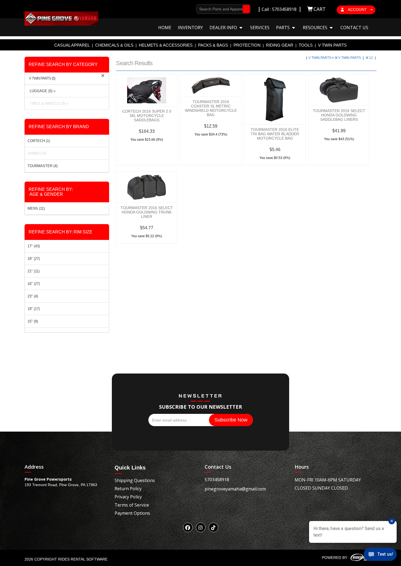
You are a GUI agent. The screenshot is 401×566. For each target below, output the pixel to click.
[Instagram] (200, 527)
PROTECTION (247, 45)
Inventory (190, 28)
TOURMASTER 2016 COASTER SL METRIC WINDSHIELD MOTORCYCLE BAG (211, 108)
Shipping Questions (135, 480)
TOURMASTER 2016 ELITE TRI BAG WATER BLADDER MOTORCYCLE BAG (275, 133)
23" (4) (33, 296)
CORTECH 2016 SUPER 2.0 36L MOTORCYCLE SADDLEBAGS (146, 115)
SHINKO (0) (37, 153)
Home (164, 28)
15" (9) (33, 321)
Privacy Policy (128, 496)
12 (371, 58)
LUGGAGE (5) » (41, 91)
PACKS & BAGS (213, 45)
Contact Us (354, 28)
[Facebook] (188, 527)
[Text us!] (380, 555)
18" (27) (34, 259)
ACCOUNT (357, 9)
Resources (315, 28)
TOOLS (306, 45)
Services (260, 28)
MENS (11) (36, 208)
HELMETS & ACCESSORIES (166, 45)
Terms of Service (132, 504)
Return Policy (128, 488)
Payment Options (132, 513)
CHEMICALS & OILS (114, 45)
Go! (244, 9)
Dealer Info (224, 28)
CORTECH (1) (39, 141)
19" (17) (34, 309)
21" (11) (34, 271)
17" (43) (34, 246)
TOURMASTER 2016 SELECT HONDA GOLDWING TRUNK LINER (147, 212)
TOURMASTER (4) (43, 166)
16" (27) (34, 284)
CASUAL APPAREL (72, 45)
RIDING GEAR (279, 45)
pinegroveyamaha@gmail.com (235, 489)
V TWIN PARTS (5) (42, 78)
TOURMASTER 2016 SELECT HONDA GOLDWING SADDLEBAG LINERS (339, 115)
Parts (283, 28)
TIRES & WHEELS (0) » (48, 103)
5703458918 (217, 480)
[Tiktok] (213, 527)
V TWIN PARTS (332, 45)
